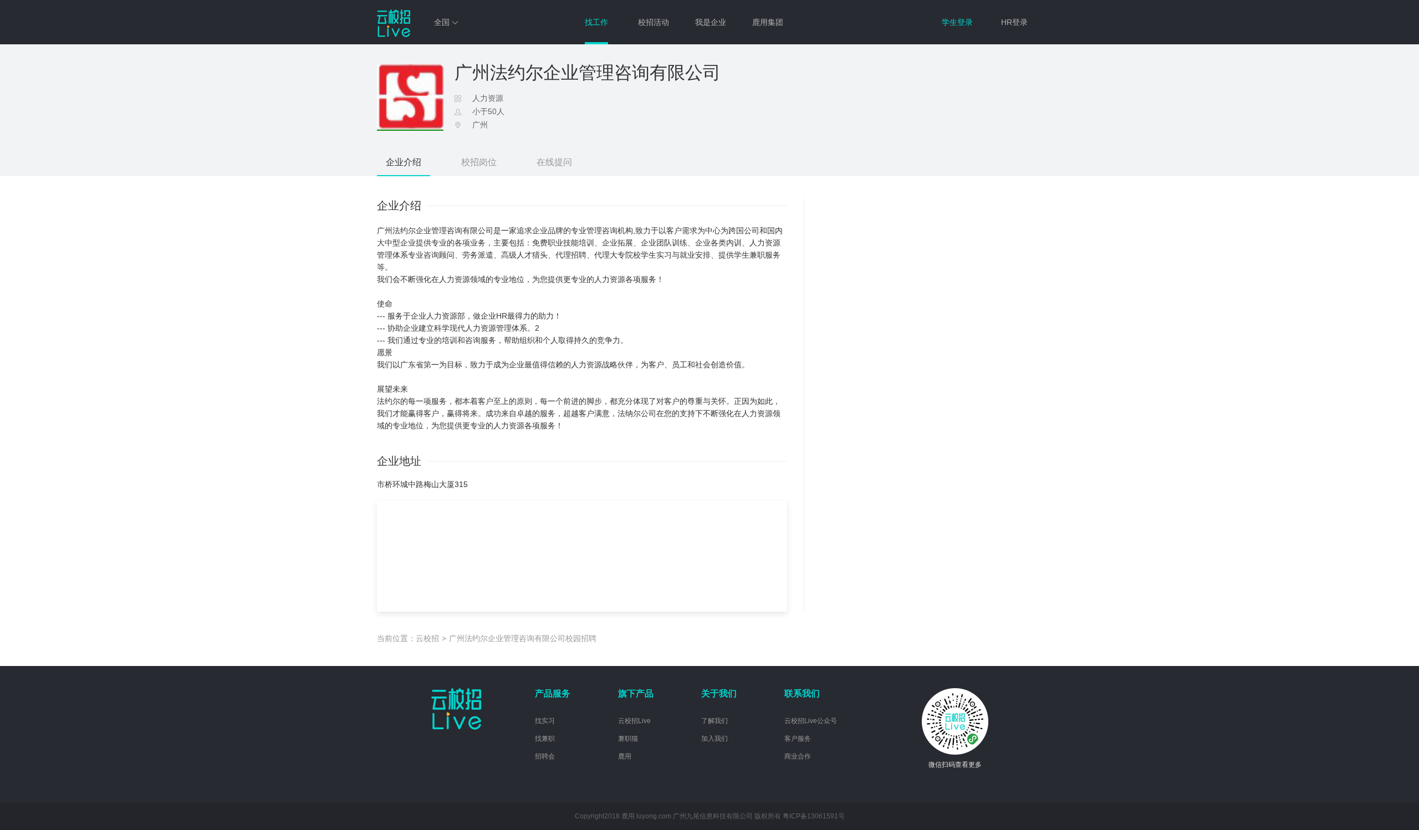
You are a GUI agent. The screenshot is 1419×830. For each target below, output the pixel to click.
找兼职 (545, 738)
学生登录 (957, 22)
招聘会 (545, 756)
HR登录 (1014, 22)
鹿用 (624, 756)
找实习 (545, 721)
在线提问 (554, 162)
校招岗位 (479, 162)
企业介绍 (403, 162)
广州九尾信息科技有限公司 (713, 816)
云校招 (427, 638)
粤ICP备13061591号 (814, 816)
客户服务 (797, 738)
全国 (443, 22)
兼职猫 (628, 738)
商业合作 (797, 756)
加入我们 (714, 738)
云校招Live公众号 (810, 721)
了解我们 (714, 721)
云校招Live (634, 721)
